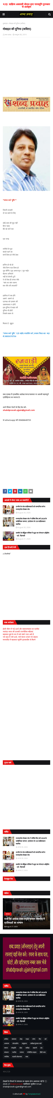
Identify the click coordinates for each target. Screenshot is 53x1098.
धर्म (45, 1039)
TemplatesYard (34, 1094)
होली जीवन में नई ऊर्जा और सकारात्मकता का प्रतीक (21, 628)
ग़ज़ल (27, 1039)
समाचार (14, 1039)
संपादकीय (15, 1043)
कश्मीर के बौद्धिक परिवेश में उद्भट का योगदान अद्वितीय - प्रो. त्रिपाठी (32, 534)
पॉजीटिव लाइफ (31, 1052)
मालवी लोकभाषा (17, 1056)
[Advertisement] (26, 671)
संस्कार (6, 1052)
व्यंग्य (33, 1039)
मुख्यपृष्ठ (5, 23)
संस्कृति (13, 1048)
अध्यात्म (6, 1043)
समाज (6, 1048)
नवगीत (14, 1052)
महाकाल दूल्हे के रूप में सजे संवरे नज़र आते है (18, 634)
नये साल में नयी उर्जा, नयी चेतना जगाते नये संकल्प (20, 637)
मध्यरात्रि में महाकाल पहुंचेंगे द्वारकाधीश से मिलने (19, 639)
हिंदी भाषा (43, 1052)
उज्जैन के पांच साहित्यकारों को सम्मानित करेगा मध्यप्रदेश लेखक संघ (30, 508)
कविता (6, 1039)
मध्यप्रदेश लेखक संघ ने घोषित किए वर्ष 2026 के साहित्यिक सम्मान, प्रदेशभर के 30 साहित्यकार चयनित (31, 521)
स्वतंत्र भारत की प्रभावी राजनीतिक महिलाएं (18, 631)
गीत (40, 1039)
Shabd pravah (16, 1084)
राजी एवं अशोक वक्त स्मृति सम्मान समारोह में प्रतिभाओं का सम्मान (24, 920)
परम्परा (22, 1052)
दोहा (21, 1048)
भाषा (26, 1056)
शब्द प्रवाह (8, 34)
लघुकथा (24, 1043)
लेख (21, 1039)
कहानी (35, 1048)
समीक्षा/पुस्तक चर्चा (36, 1043)
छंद (41, 1048)
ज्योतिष (6, 1056)
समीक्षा (27, 1048)
